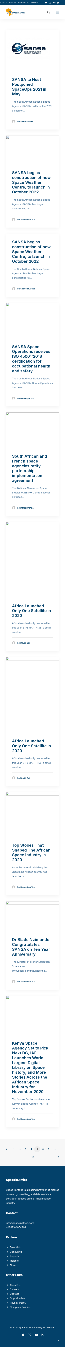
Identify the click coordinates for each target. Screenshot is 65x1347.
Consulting (16, 1251)
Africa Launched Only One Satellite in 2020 (31, 610)
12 (33, 1156)
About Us (15, 1285)
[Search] (47, 12)
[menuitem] (13, 2)
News (13, 1265)
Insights (14, 1260)
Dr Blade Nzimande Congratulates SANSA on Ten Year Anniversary (31, 946)
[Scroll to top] (58, 1340)
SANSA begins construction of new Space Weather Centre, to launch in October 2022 (31, 182)
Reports (14, 1256)
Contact (22, 3)
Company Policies (20, 1307)
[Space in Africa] (15, 12)
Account (34, 3)
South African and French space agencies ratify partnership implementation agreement (29, 468)
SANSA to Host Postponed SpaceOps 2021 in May (29, 86)
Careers (12, 3)
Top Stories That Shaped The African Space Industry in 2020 (31, 852)
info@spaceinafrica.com (20, 1223)
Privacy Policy (18, 1302)
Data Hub (15, 1247)
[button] (46, 2)
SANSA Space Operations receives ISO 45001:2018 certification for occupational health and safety (31, 358)
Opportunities (17, 1298)
